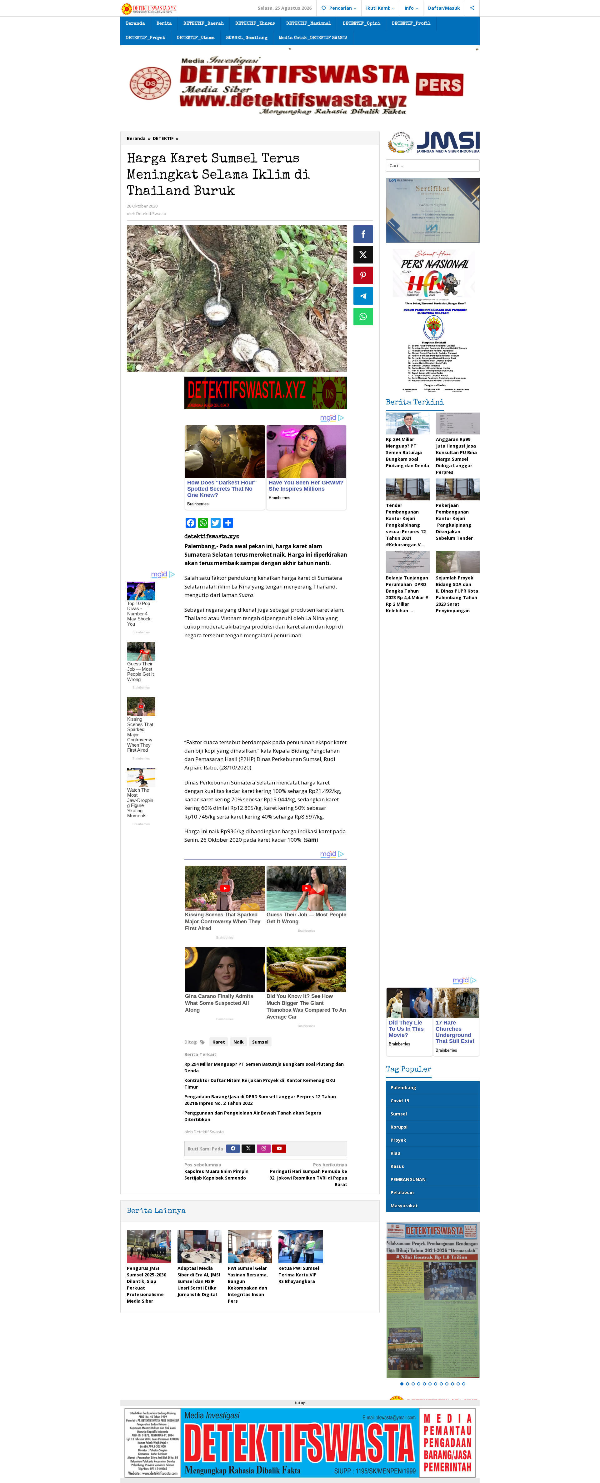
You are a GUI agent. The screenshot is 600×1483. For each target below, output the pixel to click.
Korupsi (399, 1127)
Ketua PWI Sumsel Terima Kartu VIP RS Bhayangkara (298, 1274)
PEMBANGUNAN (408, 1179)
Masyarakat (404, 1206)
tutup (300, 1402)
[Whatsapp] (363, 316)
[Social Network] (472, 8)
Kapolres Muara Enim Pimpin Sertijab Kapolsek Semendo (216, 1171)
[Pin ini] (363, 275)
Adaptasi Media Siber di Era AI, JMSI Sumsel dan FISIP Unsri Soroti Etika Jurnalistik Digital (199, 1281)
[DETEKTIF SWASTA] (148, 9)
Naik (238, 1042)
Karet (218, 1042)
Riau (395, 1153)
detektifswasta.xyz (211, 537)
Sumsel (260, 1042)
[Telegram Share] (363, 296)
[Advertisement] (152, 470)
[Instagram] (264, 1149)
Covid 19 (400, 1101)
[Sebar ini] (363, 234)
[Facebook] (233, 1149)
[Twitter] (248, 1149)
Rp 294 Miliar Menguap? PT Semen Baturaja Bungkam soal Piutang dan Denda (407, 452)
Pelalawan (402, 1192)
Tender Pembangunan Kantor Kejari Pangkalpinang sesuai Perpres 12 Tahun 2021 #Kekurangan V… (406, 525)
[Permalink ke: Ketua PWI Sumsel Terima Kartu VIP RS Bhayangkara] (300, 1246)
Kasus (397, 1166)
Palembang (403, 1087)
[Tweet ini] (363, 254)
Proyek (398, 1140)
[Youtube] (279, 1149)
